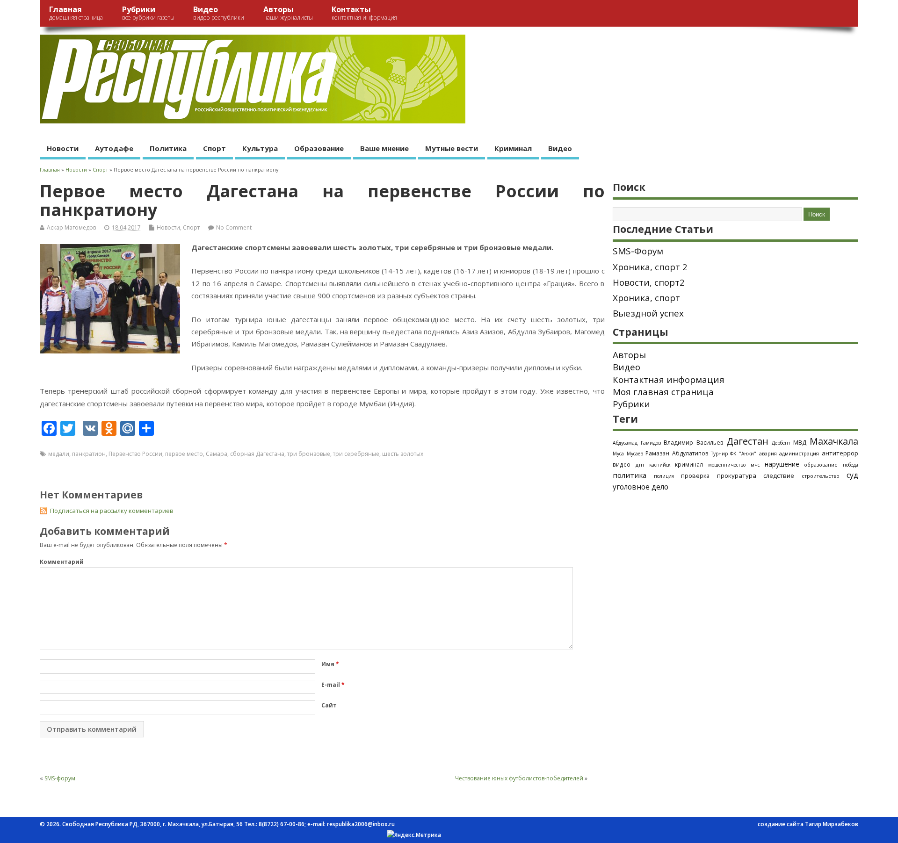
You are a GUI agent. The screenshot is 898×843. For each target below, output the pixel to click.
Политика (168, 148)
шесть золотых (402, 454)
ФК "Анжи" (743, 453)
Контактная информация (668, 380)
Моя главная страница (663, 392)
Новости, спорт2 (649, 282)
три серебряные (356, 454)
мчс (755, 464)
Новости (63, 148)
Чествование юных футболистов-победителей (519, 778)
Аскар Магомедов (71, 227)
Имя (330, 664)
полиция (664, 476)
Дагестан (747, 441)
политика (629, 475)
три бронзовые (308, 454)
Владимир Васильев (693, 443)
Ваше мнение (384, 148)
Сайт (329, 705)
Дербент (781, 443)
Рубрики (148, 13)
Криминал (513, 148)
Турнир (719, 453)
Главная (76, 13)
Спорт (214, 148)
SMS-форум (59, 778)
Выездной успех (648, 313)
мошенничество (727, 464)
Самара (216, 454)
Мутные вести (451, 148)
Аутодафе (114, 148)
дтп (640, 464)
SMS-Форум (638, 251)
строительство (821, 476)
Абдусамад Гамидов (637, 443)
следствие (778, 475)
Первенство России (135, 454)
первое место (184, 454)
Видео (218, 13)
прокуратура (736, 475)
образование (821, 464)
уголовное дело (640, 487)
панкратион (89, 454)
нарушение (782, 464)
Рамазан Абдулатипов (676, 453)
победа (850, 464)
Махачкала (834, 441)
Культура (260, 148)
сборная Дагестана (257, 454)
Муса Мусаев (628, 453)
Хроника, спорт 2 (650, 267)
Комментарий (62, 562)
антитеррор (840, 453)
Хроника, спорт (646, 298)
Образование (319, 148)
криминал (689, 464)
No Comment (234, 227)
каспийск (659, 464)
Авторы (288, 13)
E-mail (333, 685)
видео (621, 464)
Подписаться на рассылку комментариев (112, 510)
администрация (799, 453)
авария (768, 453)
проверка (695, 475)
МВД (799, 442)
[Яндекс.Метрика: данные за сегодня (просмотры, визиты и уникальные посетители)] (414, 835)
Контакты (364, 13)
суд (852, 475)
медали (58, 454)
